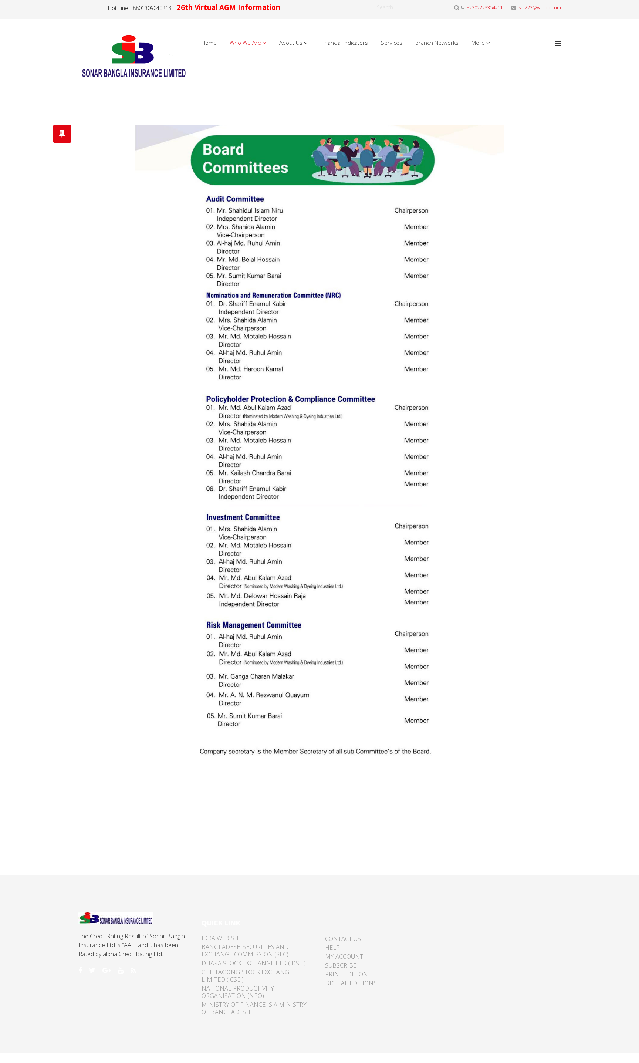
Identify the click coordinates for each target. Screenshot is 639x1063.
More (478, 42)
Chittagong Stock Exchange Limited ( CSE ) (247, 975)
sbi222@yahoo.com (539, 7)
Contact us (343, 939)
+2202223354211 (485, 7)
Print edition (346, 974)
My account (344, 956)
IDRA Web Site (222, 938)
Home (209, 42)
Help (332, 948)
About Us (290, 42)
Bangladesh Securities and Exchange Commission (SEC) (245, 950)
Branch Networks (437, 42)
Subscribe (340, 965)
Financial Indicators (344, 42)
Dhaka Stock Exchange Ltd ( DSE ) (254, 963)
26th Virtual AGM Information (228, 7)
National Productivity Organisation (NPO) (238, 992)
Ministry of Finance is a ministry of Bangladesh (254, 1008)
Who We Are (245, 42)
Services (391, 42)
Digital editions (351, 983)
